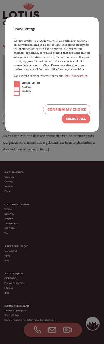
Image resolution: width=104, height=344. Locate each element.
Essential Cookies (31, 82)
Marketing (27, 91)
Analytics (26, 87)
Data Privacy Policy (75, 76)
